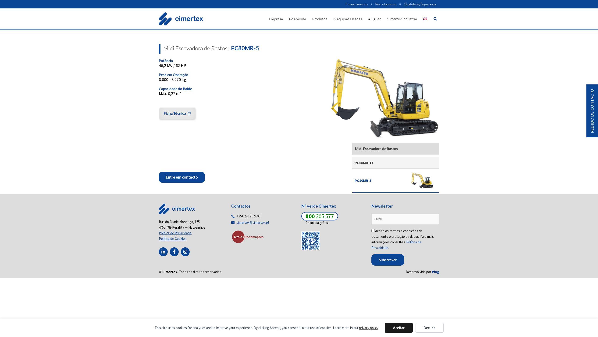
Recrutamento (385, 4)
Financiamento (356, 4)
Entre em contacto (182, 177)
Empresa (276, 19)
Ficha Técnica (175, 113)
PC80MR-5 (363, 180)
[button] (435, 19)
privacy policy (368, 328)
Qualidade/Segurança (420, 4)
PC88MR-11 (364, 162)
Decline (429, 328)
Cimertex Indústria (402, 19)
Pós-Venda (297, 19)
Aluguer (374, 19)
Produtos (319, 19)
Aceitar (399, 328)
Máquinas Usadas (347, 19)
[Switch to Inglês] (425, 19)
